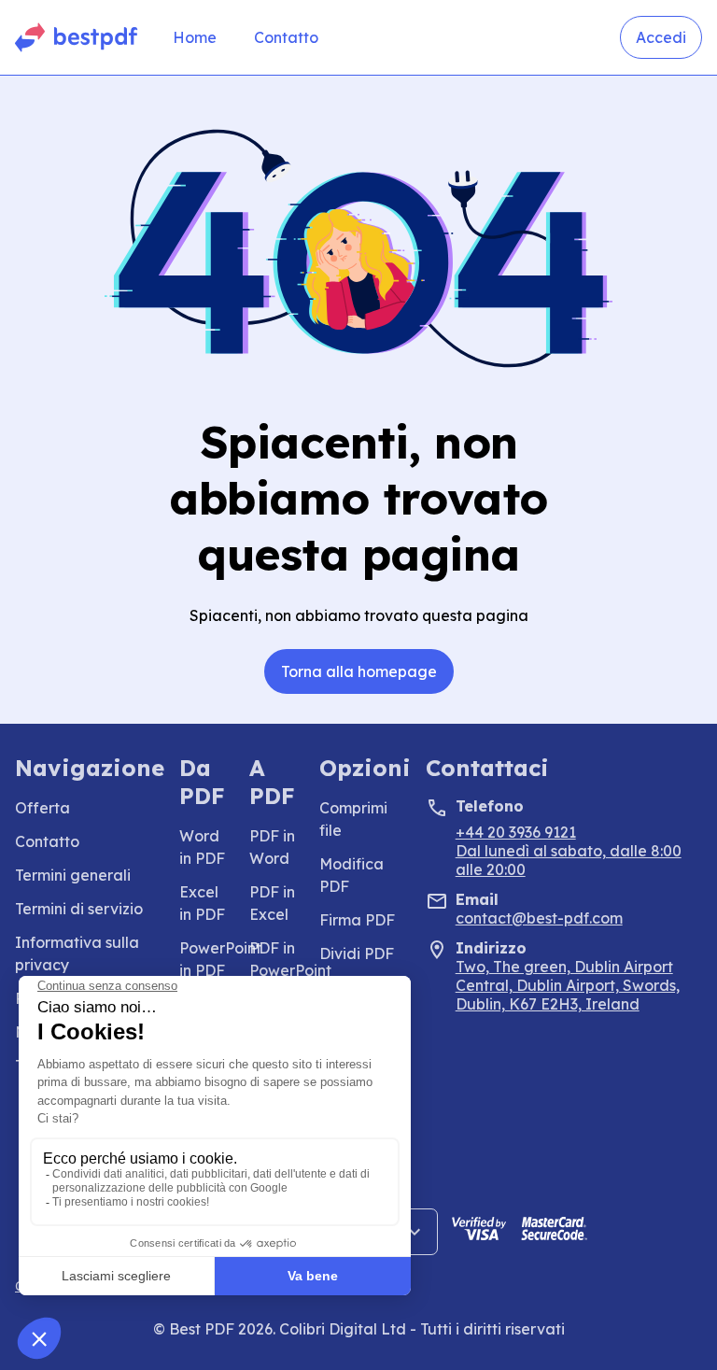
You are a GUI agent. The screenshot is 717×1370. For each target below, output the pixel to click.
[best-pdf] (77, 37)
